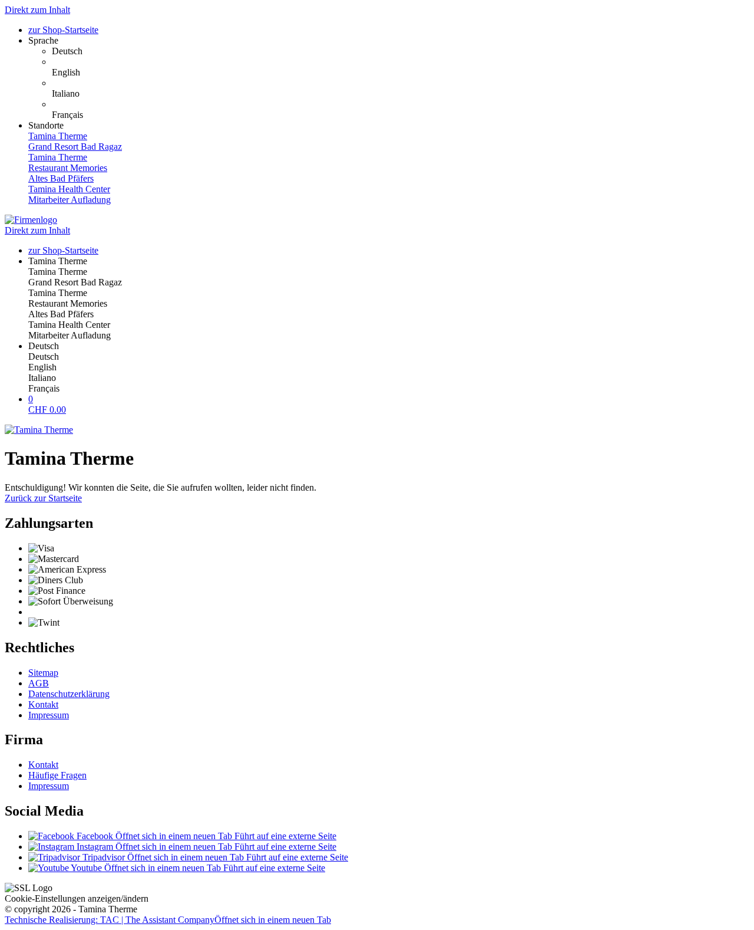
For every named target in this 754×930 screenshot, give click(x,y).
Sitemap (43, 673)
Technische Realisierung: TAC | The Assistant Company (168, 920)
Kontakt (43, 704)
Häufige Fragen (57, 775)
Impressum (48, 715)
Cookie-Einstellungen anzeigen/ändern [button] (76, 898)
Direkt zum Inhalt (37, 10)
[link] (400, 51)
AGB (38, 683)
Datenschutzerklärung (69, 694)
